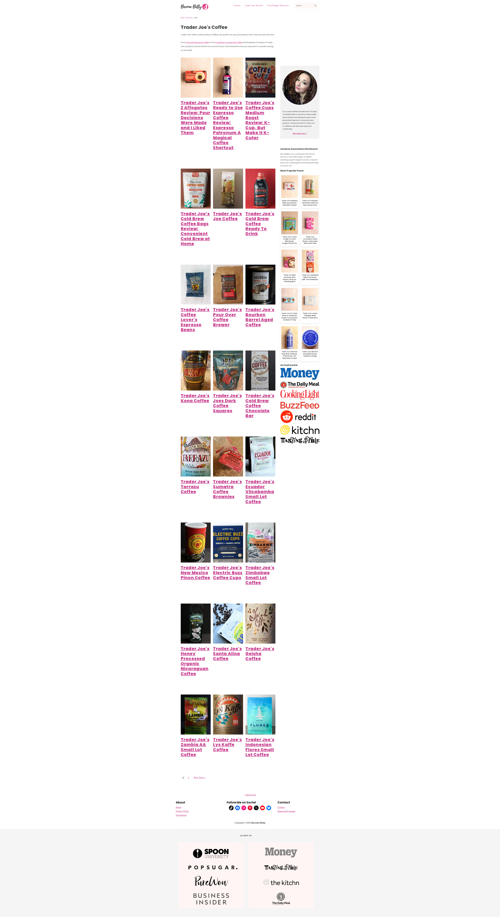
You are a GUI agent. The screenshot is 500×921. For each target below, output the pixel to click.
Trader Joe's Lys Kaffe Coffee (227, 745)
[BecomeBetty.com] (195, 9)
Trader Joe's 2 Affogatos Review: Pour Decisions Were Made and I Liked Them (195, 118)
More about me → (300, 133)
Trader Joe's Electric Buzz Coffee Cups (227, 573)
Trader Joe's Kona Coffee (195, 398)
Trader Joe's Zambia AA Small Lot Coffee (195, 747)
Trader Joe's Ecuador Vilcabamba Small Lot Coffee (259, 492)
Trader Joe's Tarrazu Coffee (195, 487)
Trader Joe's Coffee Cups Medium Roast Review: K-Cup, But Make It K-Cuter (259, 120)
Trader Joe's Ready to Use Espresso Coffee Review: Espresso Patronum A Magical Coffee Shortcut (228, 125)
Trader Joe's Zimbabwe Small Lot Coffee (259, 575)
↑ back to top (250, 795)
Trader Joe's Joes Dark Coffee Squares (227, 403)
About (178, 807)
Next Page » (199, 777)
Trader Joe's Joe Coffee (227, 216)
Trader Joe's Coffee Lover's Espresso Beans (195, 320)
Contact (281, 807)
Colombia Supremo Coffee (197, 42)
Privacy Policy (182, 811)
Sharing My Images (286, 811)
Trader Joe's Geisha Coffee (259, 654)
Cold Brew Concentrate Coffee (228, 42)
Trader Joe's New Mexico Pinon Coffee (195, 573)
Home (182, 18)
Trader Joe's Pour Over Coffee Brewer (227, 317)
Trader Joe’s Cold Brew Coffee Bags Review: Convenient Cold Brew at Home (195, 229)
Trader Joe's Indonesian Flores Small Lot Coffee (259, 747)
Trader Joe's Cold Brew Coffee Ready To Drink (259, 224)
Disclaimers (181, 815)
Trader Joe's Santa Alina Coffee (227, 654)
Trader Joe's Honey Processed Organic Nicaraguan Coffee (195, 661)
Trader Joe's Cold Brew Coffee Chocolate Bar (259, 406)
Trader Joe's (189, 18)
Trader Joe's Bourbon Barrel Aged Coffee (259, 317)
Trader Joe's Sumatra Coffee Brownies (227, 489)
